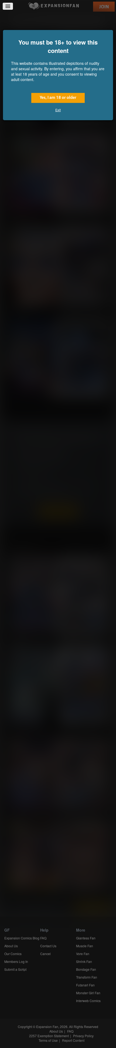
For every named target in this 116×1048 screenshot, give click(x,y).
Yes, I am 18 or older (58, 98)
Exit (58, 110)
